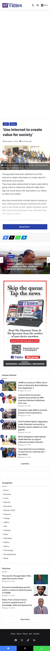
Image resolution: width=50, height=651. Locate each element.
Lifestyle (7, 530)
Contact (36, 634)
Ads (30, 634)
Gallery (6, 522)
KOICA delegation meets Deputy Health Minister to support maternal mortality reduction (32, 439)
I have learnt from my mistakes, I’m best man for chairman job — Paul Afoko (32, 452)
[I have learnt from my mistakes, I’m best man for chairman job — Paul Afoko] (9, 452)
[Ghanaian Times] (12, 5)
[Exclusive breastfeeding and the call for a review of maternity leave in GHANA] (41, 591)
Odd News (8, 538)
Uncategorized (10, 554)
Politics (6, 542)
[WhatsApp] (17, 238)
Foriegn (7, 518)
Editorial (7, 502)
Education (8, 506)
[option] (25, 260)
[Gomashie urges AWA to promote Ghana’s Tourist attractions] (9, 413)
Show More (24, 227)
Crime (6, 498)
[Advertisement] (25, 38)
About (19, 634)
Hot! (6, 124)
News (13, 124)
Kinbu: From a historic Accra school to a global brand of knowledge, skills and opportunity (17, 602)
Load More (25, 464)
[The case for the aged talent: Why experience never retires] (41, 579)
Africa (6, 490)
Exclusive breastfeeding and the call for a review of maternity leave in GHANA (17, 590)
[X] (11, 238)
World (6, 558)
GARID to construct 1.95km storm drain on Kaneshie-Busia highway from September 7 (33, 385)
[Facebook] (4, 238)
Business (7, 494)
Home (13, 634)
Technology (8, 550)
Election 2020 (9, 510)
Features (7, 514)
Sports (6, 546)
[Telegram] (23, 238)
